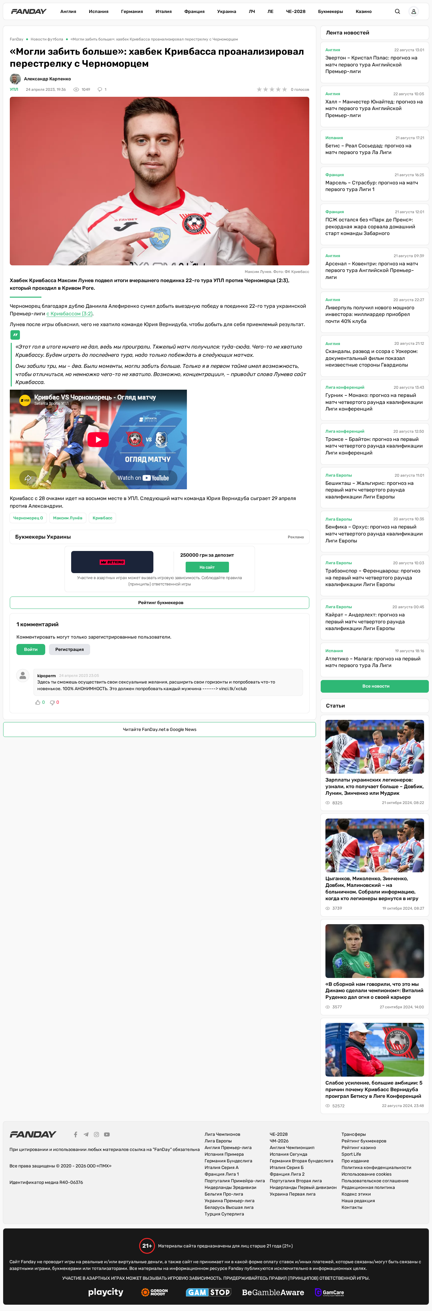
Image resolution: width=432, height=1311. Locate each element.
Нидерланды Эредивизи (230, 1187)
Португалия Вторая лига (296, 1181)
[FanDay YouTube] (107, 1135)
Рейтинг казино (359, 1147)
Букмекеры (330, 11)
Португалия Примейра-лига (235, 1181)
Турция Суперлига (224, 1214)
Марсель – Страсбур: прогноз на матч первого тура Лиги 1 (371, 186)
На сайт (207, 567)
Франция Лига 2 (287, 1174)
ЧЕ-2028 (295, 11)
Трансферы (354, 1134)
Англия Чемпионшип (292, 1147)
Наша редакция (358, 1200)
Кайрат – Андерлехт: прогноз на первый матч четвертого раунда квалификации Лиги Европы (365, 621)
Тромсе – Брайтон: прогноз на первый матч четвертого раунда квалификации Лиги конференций (374, 446)
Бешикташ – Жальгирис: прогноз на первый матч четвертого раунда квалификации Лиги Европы (369, 490)
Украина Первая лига (293, 1194)
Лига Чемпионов (222, 1134)
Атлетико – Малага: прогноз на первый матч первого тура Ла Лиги (373, 662)
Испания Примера (224, 1154)
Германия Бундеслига (228, 1161)
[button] (397, 11)
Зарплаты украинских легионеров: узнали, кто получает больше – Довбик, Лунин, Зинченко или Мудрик (374, 786)
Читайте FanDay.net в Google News (159, 729)
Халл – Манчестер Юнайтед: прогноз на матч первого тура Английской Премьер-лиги (374, 108)
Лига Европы (338, 475)
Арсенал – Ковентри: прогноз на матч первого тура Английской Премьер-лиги (371, 270)
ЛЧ (252, 11)
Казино (364, 11)
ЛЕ (271, 11)
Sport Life (351, 1154)
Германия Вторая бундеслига (301, 1161)
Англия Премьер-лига (228, 1147)
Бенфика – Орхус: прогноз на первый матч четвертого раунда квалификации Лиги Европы (374, 533)
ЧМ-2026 (279, 1141)
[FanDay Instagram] (96, 1135)
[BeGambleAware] (273, 1293)
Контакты (352, 1207)
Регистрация (69, 649)
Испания (98, 11)
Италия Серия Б (287, 1167)
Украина (226, 11)
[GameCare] (329, 1293)
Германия (132, 11)
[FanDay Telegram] (86, 1135)
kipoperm (46, 675)
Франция (194, 11)
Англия (68, 11)
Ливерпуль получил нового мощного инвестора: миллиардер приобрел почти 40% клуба (369, 314)
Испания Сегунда (288, 1154)
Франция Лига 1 (222, 1174)
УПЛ (14, 89)
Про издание (355, 1161)
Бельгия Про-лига (224, 1194)
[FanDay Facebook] (75, 1135)
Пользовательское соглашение (375, 1181)
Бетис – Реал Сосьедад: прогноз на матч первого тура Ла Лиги (368, 149)
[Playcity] (106, 1293)
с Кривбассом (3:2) (69, 314)
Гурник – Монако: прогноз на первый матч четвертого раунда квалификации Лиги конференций (374, 402)
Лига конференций (344, 387)
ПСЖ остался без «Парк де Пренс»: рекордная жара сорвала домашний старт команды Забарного (370, 226)
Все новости (376, 686)
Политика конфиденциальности (376, 1167)
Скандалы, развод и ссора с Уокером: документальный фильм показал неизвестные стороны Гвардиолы (371, 358)
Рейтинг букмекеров (160, 602)
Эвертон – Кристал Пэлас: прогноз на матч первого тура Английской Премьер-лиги (371, 64)
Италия (164, 11)
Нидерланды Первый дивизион (303, 1187)
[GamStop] (208, 1293)
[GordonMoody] (154, 1293)
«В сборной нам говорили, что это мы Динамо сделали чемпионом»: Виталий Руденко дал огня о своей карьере (374, 990)
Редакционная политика (368, 1187)
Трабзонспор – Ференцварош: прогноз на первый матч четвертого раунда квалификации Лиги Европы (372, 577)
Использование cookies (367, 1174)
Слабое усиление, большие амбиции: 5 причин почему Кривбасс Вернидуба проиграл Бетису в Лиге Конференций (374, 1089)
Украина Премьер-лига (230, 1200)
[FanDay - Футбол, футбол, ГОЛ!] (29, 11)
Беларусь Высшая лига (229, 1207)
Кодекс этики (356, 1194)
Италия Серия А (221, 1167)
